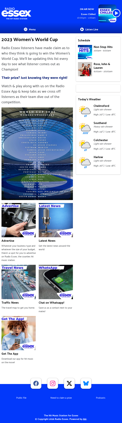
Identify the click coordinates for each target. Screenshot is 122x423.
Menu (32, 29)
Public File (21, 397)
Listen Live (91, 29)
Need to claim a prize (61, 397)
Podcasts (100, 397)
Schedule (84, 40)
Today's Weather (89, 99)
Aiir (85, 419)
